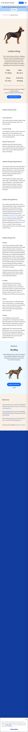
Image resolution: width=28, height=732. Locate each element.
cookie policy (8, 724)
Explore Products (14, 97)
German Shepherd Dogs (9, 217)
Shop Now (14, 9)
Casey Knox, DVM (20, 425)
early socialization (14, 330)
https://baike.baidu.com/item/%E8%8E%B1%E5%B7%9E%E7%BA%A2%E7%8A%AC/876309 (14, 413)
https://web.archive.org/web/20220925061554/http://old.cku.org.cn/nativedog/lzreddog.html (14, 406)
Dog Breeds (5, 15)
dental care (18, 292)
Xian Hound (18, 220)
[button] (24, 376)
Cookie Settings (14, 729)
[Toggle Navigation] (25, 3)
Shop (21, 2)
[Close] (26, 719)
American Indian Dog (14, 384)
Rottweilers (19, 215)
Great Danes (11, 215)
